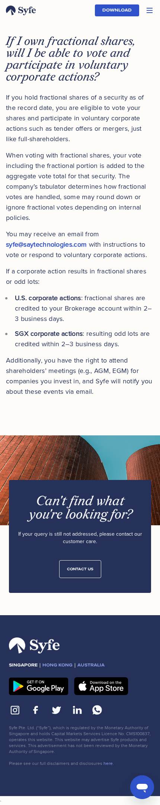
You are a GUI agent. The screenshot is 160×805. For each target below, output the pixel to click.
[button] (149, 10)
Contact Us (80, 569)
